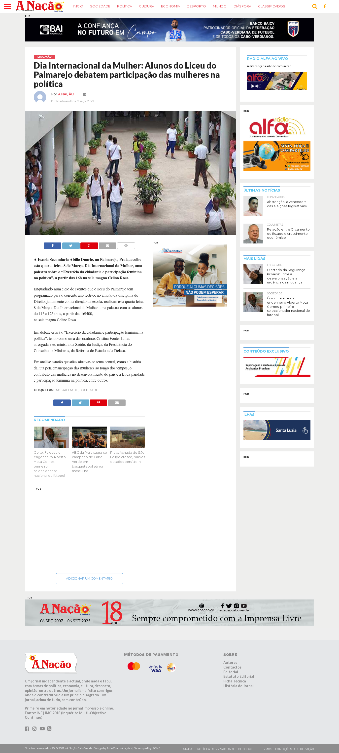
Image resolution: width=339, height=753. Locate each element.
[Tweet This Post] (71, 247)
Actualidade (67, 393)
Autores (230, 665)
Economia (170, 6)
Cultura (146, 6)
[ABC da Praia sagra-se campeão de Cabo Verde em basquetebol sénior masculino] (89, 449)
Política (124, 6)
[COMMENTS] (126, 247)
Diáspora (242, 6)
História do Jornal (238, 689)
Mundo (220, 6)
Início (78, 6)
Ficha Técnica (234, 684)
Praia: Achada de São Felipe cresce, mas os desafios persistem (127, 460)
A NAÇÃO (66, 97)
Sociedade (100, 6)
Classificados (271, 6)
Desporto (196, 6)
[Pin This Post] (89, 247)
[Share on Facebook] (52, 247)
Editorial (230, 675)
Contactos (232, 670)
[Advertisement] (89, 532)
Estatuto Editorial (238, 679)
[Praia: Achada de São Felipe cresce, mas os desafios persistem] (127, 449)
